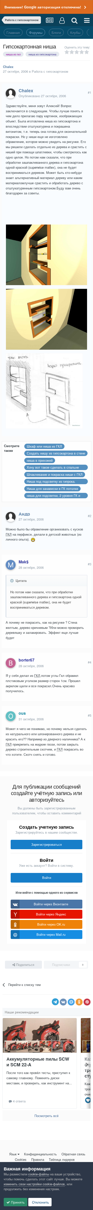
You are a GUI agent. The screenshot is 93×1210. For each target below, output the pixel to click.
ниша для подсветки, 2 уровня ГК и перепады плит (53, 495)
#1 (89, 92)
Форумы (35, 32)
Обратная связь (73, 1154)
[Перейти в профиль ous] (11, 716)
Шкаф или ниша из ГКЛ (44, 446)
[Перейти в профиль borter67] (11, 663)
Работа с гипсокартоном (50, 71)
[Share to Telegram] (55, 1001)
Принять (17, 1202)
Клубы (75, 32)
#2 (89, 515)
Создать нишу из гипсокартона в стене (56, 453)
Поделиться (24, 964)
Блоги (56, 32)
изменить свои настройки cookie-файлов (34, 1184)
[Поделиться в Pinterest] (87, 1002)
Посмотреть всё (46, 1115)
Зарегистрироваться (46, 844)
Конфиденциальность (40, 1154)
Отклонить (40, 1202)
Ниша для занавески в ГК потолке (52, 488)
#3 (89, 564)
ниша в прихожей (40, 460)
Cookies (21, 1159)
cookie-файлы (38, 1174)
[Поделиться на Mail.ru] (71, 1002)
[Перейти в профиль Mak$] (11, 565)
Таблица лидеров (62, 1159)
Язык (13, 1154)
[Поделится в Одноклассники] (79, 1002)
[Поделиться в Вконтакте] (63, 1002)
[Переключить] (12, 581)
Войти (46, 877)
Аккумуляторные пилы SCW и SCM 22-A (37, 1062)
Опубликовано (42, 95)
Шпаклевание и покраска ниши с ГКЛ (55, 474)
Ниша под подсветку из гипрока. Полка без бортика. (51, 481)
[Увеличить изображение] (33, 539)
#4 (89, 662)
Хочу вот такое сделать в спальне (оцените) (53, 467)
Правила (37, 1159)
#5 (89, 715)
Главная (13, 32)
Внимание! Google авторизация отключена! (42, 6)
